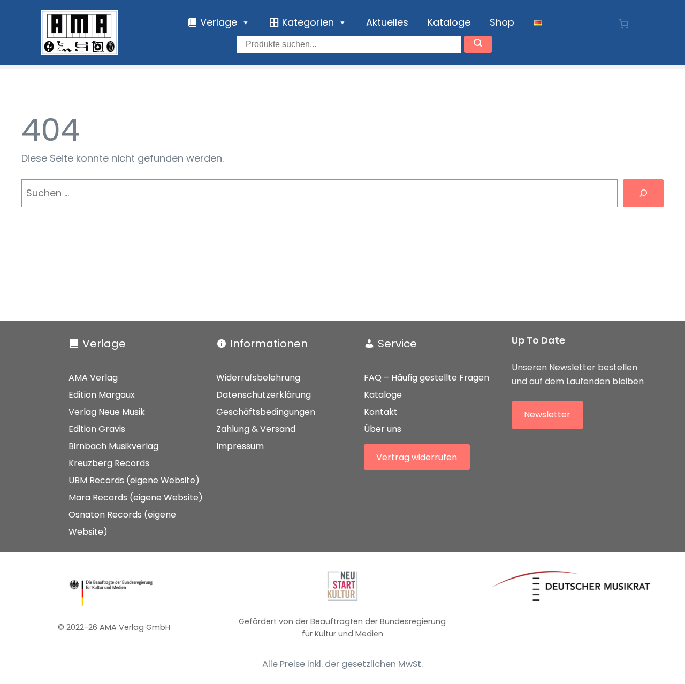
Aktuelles (387, 22)
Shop (502, 22)
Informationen (269, 343)
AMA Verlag (93, 377)
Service (397, 343)
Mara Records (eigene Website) (135, 497)
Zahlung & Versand (255, 429)
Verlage (104, 343)
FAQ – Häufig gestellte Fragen (426, 377)
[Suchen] (643, 193)
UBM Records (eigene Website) (134, 480)
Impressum (240, 446)
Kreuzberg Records (108, 463)
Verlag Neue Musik (106, 412)
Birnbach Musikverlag (113, 446)
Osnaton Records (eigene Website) (122, 523)
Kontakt (381, 412)
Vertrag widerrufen (416, 457)
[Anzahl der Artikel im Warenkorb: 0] (624, 24)
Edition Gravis (96, 429)
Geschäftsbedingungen (265, 412)
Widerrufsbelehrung (258, 377)
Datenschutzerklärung (263, 395)
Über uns (382, 429)
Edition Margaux (101, 395)
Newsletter (547, 414)
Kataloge (449, 22)
